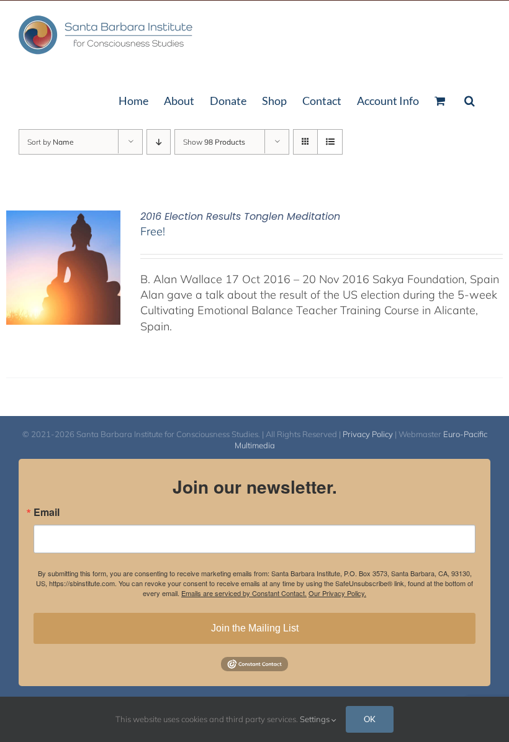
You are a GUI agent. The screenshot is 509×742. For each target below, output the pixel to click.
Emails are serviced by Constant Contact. (244, 593)
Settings (315, 719)
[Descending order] (158, 142)
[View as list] (330, 142)
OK (370, 719)
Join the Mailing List (255, 628)
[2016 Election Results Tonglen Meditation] (63, 218)
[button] (469, 99)
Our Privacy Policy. (337, 593)
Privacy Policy (368, 434)
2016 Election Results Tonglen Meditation (240, 216)
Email (47, 512)
